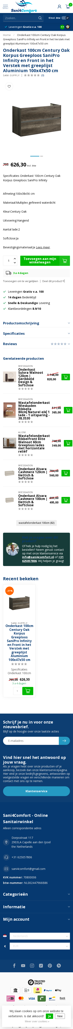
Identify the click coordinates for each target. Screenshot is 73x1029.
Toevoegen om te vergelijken (20, 281)
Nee (60, 1016)
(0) (42, 75)
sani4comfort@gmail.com (28, 869)
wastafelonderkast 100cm (36, 523)
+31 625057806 (22, 857)
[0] (67, 6)
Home (7, 35)
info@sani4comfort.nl (38, 557)
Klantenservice (36, 791)
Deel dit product (52, 281)
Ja (49, 1016)
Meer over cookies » (37, 1021)
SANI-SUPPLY (11, 75)
